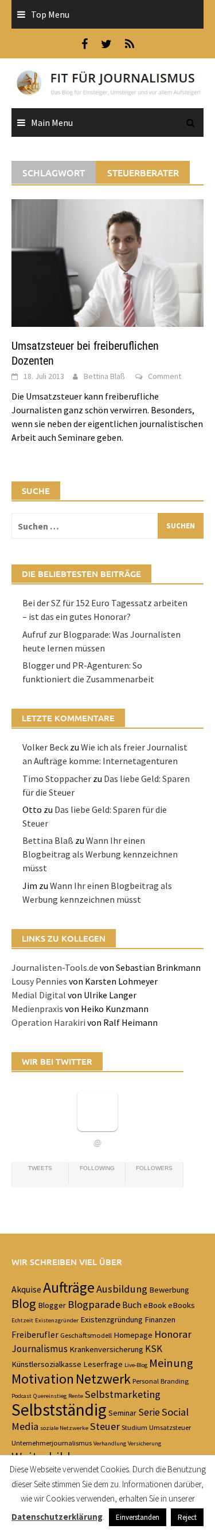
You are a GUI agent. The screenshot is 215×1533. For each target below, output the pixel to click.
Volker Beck (45, 747)
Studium (134, 1427)
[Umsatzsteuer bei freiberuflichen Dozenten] (107, 262)
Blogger (52, 1305)
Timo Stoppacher (56, 778)
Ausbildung (121, 1288)
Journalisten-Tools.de (54, 967)
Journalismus (39, 1348)
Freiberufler (34, 1334)
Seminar (122, 1413)
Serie (149, 1412)
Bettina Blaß (104, 376)
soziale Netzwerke (64, 1428)
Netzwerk (103, 1379)
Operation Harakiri (48, 1022)
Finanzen (159, 1319)
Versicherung (144, 1443)
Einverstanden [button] (137, 1517)
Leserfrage (103, 1364)
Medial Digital (38, 995)
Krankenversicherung (106, 1349)
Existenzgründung (111, 1319)
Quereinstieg (50, 1396)
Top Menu (50, 14)
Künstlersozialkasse (46, 1364)
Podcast (21, 1396)
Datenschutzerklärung (57, 1516)
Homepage (133, 1335)
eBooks (181, 1305)
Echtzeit (22, 1320)
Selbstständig (59, 1409)
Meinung (171, 1363)
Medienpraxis (37, 1008)
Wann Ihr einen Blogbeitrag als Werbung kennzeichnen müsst (100, 854)
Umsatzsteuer (170, 1427)
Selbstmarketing (123, 1394)
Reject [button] (187, 1517)
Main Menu (52, 122)
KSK (153, 1348)
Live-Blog (135, 1365)
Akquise (26, 1289)
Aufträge (69, 1287)
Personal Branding (160, 1380)
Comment (164, 376)
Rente (75, 1396)
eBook (154, 1305)
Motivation (42, 1379)
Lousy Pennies (39, 981)
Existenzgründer (57, 1320)
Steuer (105, 1426)
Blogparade (94, 1304)
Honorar (172, 1334)
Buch (132, 1304)
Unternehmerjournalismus (51, 1442)
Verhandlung (109, 1443)
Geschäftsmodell (86, 1335)
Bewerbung (169, 1290)
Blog (23, 1303)
